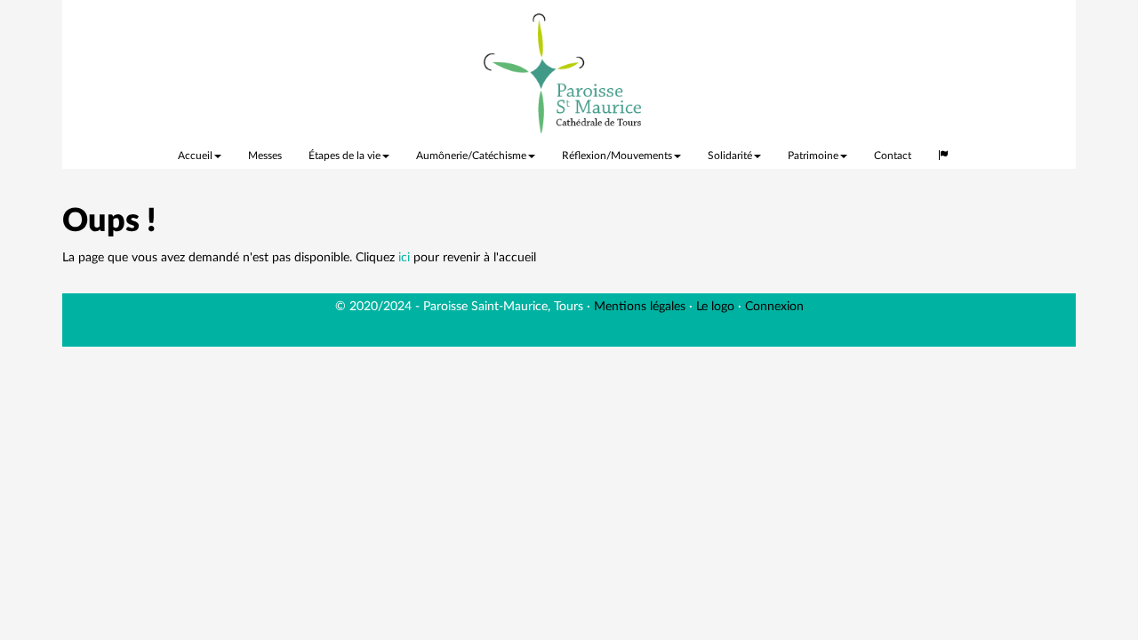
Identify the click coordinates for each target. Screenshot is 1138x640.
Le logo (715, 306)
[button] (943, 151)
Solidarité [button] (730, 155)
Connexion (774, 306)
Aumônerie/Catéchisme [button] (471, 155)
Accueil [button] (195, 155)
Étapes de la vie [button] (345, 155)
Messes (265, 155)
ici (404, 258)
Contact (892, 155)
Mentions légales (639, 306)
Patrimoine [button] (813, 155)
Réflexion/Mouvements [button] (617, 155)
